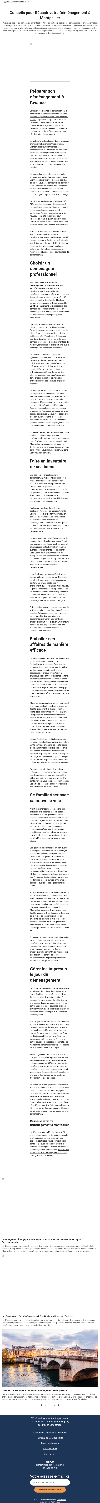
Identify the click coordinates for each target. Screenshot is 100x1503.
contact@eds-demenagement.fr (50, 1465)
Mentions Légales (50, 1443)
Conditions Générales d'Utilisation (50, 1432)
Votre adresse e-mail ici (49, 1476)
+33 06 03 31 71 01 (50, 1468)
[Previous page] (41, 1405)
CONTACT (50, 1462)
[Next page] (59, 1405)
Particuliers (50, 1454)
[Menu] (94, 4)
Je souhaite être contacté (50, 1490)
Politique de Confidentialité (50, 1438)
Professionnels (50, 1448)
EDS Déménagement (50, 1152)
